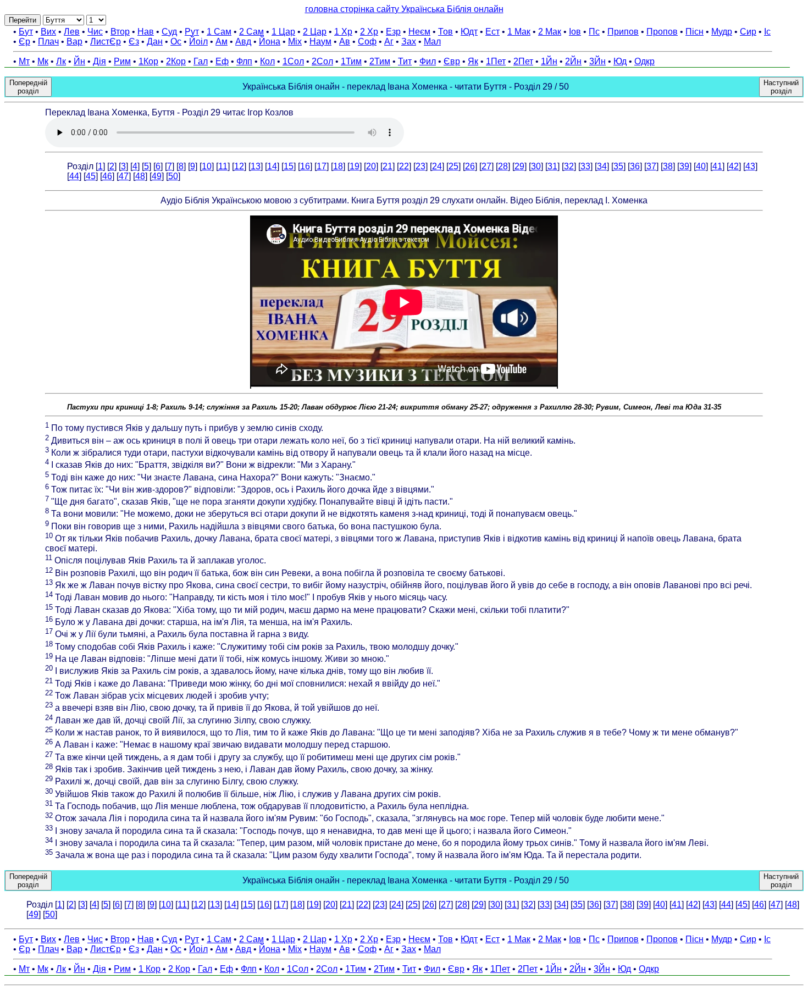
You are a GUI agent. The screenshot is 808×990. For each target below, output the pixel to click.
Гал (200, 61)
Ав (344, 41)
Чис (95, 31)
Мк (42, 61)
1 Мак (518, 31)
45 (91, 176)
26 (470, 166)
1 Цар (283, 31)
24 (437, 166)
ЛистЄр (105, 41)
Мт (24, 61)
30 (536, 166)
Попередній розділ (28, 87)
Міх (295, 41)
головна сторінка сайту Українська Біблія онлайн (404, 9)
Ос (175, 41)
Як (473, 61)
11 (223, 166)
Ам (221, 41)
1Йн (549, 61)
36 (635, 166)
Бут (26, 31)
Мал (432, 41)
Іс (767, 31)
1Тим (351, 61)
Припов (623, 31)
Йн (79, 61)
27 (486, 166)
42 (734, 166)
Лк (61, 61)
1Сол (293, 61)
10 (207, 166)
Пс (594, 31)
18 (338, 166)
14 (272, 166)
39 (684, 166)
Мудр (721, 31)
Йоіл (198, 41)
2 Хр (369, 31)
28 (503, 166)
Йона (269, 41)
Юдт (469, 31)
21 (387, 166)
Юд (620, 61)
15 (289, 166)
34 (602, 166)
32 (569, 166)
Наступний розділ (781, 87)
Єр (24, 41)
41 (717, 166)
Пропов (662, 31)
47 (124, 176)
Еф (222, 61)
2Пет (523, 61)
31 (552, 166)
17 (321, 166)
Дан (155, 41)
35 (618, 166)
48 (140, 176)
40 (701, 166)
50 (173, 176)
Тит (405, 61)
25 (453, 166)
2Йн (573, 61)
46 (107, 176)
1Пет (496, 61)
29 (519, 166)
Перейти (22, 20)
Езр (393, 31)
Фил (427, 61)
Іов (575, 31)
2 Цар (314, 31)
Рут (192, 31)
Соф (367, 41)
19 (354, 166)
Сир (748, 31)
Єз (134, 41)
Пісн (694, 31)
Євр (452, 61)
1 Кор (150, 969)
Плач (48, 41)
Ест (492, 31)
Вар (74, 41)
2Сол (322, 61)
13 (256, 166)
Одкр (644, 61)
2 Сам (251, 31)
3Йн (597, 61)
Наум (320, 41)
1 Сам (219, 31)
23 (420, 166)
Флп (244, 61)
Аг (389, 41)
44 (74, 176)
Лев (72, 31)
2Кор (176, 61)
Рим (122, 61)
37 (651, 166)
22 (404, 166)
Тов (445, 31)
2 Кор (179, 969)
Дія (99, 61)
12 (239, 166)
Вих (48, 31)
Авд (243, 41)
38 (668, 166)
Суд (169, 31)
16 (305, 166)
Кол (267, 61)
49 (157, 176)
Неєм (419, 31)
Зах (408, 41)
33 (585, 166)
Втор (120, 31)
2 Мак (549, 31)
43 (750, 166)
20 (371, 166)
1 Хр (343, 31)
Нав (145, 31)
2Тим (379, 61)
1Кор (148, 61)
